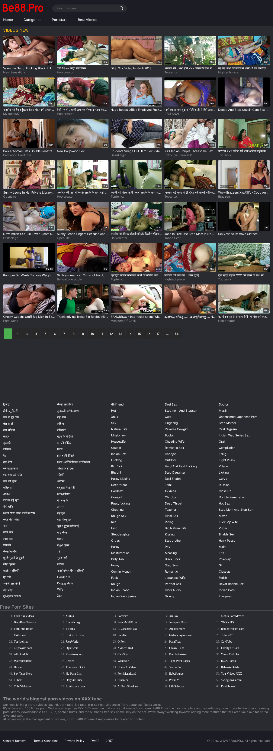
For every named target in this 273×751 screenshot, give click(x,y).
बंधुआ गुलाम (63, 545)
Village (223, 466)
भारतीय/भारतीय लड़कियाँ (70, 570)
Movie (223, 516)
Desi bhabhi (173, 478)
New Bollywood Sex (71, 151)
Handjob (171, 454)
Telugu (223, 454)
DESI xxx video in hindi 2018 (131, 68)
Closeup (224, 571)
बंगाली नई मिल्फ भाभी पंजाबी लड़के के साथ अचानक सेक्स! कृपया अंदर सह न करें (136, 192)
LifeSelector (176, 686)
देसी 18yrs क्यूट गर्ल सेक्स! (72, 68)
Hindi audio (173, 590)
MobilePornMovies (232, 616)
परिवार (60, 564)
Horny (115, 565)
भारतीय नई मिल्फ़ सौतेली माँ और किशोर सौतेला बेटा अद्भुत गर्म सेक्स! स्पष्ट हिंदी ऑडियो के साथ (136, 234)
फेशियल (7, 487)
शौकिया (7, 449)
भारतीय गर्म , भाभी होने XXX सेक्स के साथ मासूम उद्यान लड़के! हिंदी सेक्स (190, 68)
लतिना (60, 423)
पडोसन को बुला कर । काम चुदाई (181, 275)
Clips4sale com (23, 648)
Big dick (117, 466)
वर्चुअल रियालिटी (66, 487)
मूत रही (7, 577)
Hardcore (63, 577)
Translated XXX (76, 667)
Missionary (118, 435)
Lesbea (70, 660)
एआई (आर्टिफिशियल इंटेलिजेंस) (73, 462)
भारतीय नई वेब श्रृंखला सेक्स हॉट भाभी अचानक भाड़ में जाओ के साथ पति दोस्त (29, 109)
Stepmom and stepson (181, 410)
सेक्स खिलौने (10, 551)
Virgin (223, 528)
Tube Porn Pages (179, 660)
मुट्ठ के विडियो (65, 436)
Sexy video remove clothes (237, 234)
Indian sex (118, 454)
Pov (167, 546)
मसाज (60, 539)
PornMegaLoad (127, 673)
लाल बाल (8, 538)
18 (59, 551)
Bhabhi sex (227, 534)
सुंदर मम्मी (62, 558)
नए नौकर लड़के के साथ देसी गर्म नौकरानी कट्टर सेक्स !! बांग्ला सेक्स (244, 316)
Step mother (227, 423)
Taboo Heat (172, 238)
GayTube (226, 641)
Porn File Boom (23, 628)
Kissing (170, 534)
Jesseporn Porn (178, 622)
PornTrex (175, 641)
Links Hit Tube (75, 635)
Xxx (59, 595)
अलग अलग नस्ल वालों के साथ (19, 513)
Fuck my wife (228, 522)
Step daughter (175, 472)
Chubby (170, 497)
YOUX (70, 616)
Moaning (171, 553)
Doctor (223, 404)
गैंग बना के (62, 500)
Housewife (118, 441)
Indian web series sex (234, 435)
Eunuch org (73, 622)
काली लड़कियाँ (10, 570)
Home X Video (127, 667)
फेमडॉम (7, 545)
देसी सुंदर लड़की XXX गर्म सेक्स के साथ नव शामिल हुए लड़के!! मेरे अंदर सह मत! (244, 275)
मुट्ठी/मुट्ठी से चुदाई (13, 558)
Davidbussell (228, 686)
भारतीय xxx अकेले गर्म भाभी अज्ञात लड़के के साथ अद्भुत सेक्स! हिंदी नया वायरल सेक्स (244, 151)
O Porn (122, 641)
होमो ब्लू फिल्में (10, 411)
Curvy (223, 478)
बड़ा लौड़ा (8, 590)
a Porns (70, 628)
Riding (169, 522)
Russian (224, 485)
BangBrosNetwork (25, 622)
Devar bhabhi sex (231, 584)
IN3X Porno (228, 660)
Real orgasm (228, 429)
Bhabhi (116, 472)
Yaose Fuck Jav (230, 654)
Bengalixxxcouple (69, 279)
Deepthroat (119, 485)
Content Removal (15, 740)
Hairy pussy (227, 540)
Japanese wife (175, 577)
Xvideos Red (125, 648)
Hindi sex (171, 516)
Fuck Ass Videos (24, 616)
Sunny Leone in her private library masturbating (29, 192)
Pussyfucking (120, 503)
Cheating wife (174, 441)
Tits (221, 553)
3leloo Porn (176, 667)
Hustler (18, 667)
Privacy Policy (74, 740)
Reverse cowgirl (176, 429)
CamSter (123, 654)
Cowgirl (116, 497)
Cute (168, 417)
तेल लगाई (8, 423)
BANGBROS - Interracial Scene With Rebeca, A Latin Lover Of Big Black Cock (136, 316)
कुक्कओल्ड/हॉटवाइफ (68, 411)
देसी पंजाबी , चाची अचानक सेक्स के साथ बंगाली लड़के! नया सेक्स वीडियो (83, 109)
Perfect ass (173, 584)
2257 (109, 740)
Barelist (122, 635)
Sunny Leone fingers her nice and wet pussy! (83, 234)
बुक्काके (7, 443)
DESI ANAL (172, 113)
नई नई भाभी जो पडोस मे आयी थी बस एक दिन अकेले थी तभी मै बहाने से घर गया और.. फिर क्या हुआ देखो (244, 68)
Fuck (114, 577)
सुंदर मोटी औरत (11, 519)
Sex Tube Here (23, 673)
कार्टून (6, 436)
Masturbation (120, 553)
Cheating (117, 509)
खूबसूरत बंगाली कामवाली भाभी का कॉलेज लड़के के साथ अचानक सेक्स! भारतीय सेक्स (136, 275)
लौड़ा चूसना (9, 564)
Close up (225, 491)
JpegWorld (72, 641)
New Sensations (14, 72)
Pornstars (59, 19)
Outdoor (170, 460)
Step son (171, 565)
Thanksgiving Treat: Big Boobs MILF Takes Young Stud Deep (83, 316)
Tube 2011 (227, 635)
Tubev (18, 680)
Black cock (173, 559)
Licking (224, 472)
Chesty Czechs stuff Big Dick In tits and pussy (29, 316)
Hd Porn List (73, 673)
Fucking (116, 460)
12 (111, 333)
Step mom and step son (236, 509)
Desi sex (171, 404)
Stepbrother (173, 540)
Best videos (87, 19)
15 (139, 333)
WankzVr (123, 660)
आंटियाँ (60, 481)
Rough (115, 584)
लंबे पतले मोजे (10, 468)
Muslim (223, 410)
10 (92, 333)
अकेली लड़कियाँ (11, 583)
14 (130, 333)
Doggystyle (65, 583)
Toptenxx (171, 72)
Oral (222, 441)
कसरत (60, 507)
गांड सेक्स (62, 532)
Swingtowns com (231, 680)
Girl (221, 565)
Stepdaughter (121, 534)
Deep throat (173, 503)
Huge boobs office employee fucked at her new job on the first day (136, 109)
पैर (4, 455)
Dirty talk (117, 559)
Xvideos (170, 491)
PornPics (123, 616)
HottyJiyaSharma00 (178, 155)
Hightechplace (228, 72)
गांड (5, 526)
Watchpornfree (23, 660)
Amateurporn (177, 628)
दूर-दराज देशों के (12, 596)
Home (8, 19)
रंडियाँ (60, 475)
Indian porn (227, 590)
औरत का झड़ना (65, 468)
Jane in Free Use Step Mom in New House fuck (190, 234)
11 (101, 333)
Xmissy (173, 616)
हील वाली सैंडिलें (65, 455)
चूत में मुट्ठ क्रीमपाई (68, 526)
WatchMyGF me (127, 622)
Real (114, 522)
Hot (113, 410)
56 (177, 333)
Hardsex (117, 491)
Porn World (10, 320)
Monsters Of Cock (123, 320)
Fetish (223, 577)
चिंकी (59, 449)
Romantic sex (174, 447)
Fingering (171, 423)
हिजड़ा (6, 404)
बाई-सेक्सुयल (64, 519)
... (167, 333)
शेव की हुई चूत (11, 500)
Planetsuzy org (74, 654)
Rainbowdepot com (232, 628)
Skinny (169, 596)
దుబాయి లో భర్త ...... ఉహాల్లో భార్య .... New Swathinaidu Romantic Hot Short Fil (190, 316)
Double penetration (232, 497)
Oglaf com (72, 648)
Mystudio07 (11, 113)
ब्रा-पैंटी (7, 462)
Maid (222, 546)
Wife (60, 589)
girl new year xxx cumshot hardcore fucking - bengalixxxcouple (83, 275)
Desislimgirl (118, 155)
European (225, 596)
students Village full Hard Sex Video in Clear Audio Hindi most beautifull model (136, 151)
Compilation (227, 447)
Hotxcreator (65, 72)
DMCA (95, 740)
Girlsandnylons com (181, 635)
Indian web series (123, 596)
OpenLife (9, 196)
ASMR (7, 494)
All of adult (21, 654)
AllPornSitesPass (128, 686)
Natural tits (119, 429)
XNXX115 (227, 622)
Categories (32, 19)
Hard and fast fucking (181, 466)
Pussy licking (120, 478)
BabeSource (176, 673)
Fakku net (20, 635)
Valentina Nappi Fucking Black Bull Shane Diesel (29, 68)
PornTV (174, 680)
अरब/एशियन (63, 494)
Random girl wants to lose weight (27, 275)
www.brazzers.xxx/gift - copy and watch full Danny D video (244, 192)
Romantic (171, 571)
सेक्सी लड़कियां (65, 404)
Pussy (115, 546)
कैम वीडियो (9, 430)
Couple (116, 447)
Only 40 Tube (74, 680)
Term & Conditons (45, 740)
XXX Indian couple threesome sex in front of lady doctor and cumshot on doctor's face (190, 151)
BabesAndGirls (230, 667)
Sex (113, 423)
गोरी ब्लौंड (8, 506)
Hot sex (224, 503)
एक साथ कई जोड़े (12, 475)
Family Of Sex (230, 648)
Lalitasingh (10, 238)
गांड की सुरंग (9, 481)
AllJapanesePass (127, 628)
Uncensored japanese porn (238, 417)
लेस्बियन (61, 430)
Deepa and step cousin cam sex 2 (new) (244, 109)
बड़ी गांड (61, 417)
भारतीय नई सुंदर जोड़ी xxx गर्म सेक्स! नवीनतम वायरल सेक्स (190, 192)
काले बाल (8, 532)
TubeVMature (22, 686)
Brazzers (224, 196)
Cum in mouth (121, 571)
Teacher (170, 509)
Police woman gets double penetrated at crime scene (29, 151)
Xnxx (114, 417)
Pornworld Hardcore (17, 155)
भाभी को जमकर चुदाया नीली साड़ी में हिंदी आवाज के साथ (190, 109)
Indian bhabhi (120, 590)
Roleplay (225, 559)
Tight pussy (227, 460)
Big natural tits (175, 528)
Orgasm (116, 540)
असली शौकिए (64, 443)
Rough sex (118, 516)
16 (148, 333)
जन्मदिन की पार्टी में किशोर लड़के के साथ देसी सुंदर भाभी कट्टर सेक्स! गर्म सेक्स (83, 192)
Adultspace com (75, 686)
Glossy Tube (176, 648)
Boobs (169, 435)
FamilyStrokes (178, 654)
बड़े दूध (61, 513)
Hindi (114, 528)
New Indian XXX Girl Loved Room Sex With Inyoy (29, 234)
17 (158, 333)
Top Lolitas (21, 641)
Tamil (168, 485)
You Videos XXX (231, 673)
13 (120, 333)
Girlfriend (117, 404)
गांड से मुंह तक (11, 417)
